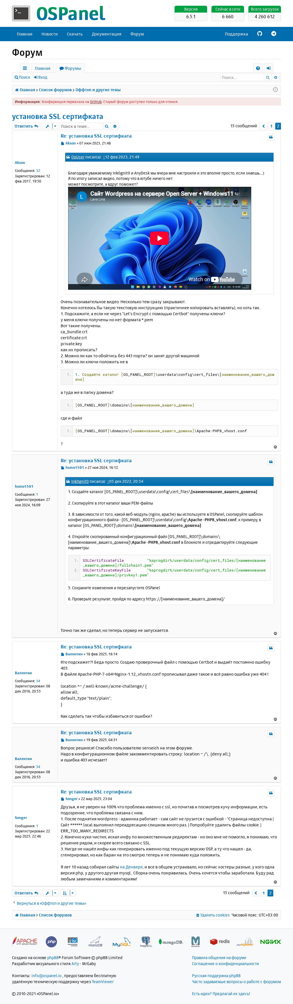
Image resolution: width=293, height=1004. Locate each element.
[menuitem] (258, 68)
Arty (75, 963)
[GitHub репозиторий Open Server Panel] (260, 34)
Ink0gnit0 (80, 481)
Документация (106, 34)
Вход (42, 77)
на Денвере (131, 867)
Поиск (24, 77)
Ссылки (26, 69)
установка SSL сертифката (57, 116)
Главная (24, 34)
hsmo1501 (24, 486)
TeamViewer (103, 981)
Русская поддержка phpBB (216, 975)
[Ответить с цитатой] (270, 137)
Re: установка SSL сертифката (96, 136)
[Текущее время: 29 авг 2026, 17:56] (275, 90)
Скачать (75, 34)
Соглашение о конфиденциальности (225, 963)
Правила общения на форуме (219, 957)
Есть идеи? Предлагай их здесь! (221, 993)
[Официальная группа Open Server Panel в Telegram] (274, 34)
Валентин (23, 672)
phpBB (53, 957)
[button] (263, 126)
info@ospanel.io (46, 975)
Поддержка (236, 34)
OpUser (77, 156)
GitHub (96, 101)
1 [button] (271, 126)
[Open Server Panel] (59, 13)
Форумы (73, 68)
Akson (20, 162)
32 (38, 170)
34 (38, 680)
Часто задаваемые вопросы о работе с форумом (236, 981)
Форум (137, 34)
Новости (49, 34)
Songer (21, 817)
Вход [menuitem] (270, 69)
